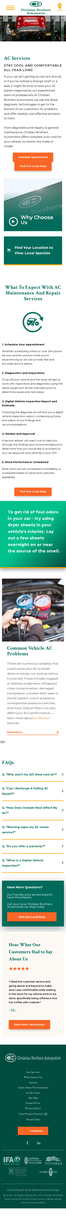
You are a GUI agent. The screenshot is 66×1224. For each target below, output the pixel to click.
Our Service (33, 1072)
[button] (10, 8)
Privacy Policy (33, 1108)
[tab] (33, 774)
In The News (33, 1093)
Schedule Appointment (33, 157)
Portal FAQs (33, 1119)
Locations (35, 1130)
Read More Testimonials (29, 1024)
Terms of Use (33, 1103)
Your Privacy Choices (30, 1114)
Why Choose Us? (33, 1077)
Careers (33, 1082)
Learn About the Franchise (33, 1087)
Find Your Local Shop (33, 166)
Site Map (33, 1098)
